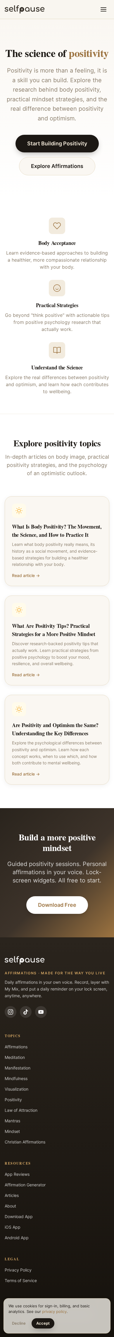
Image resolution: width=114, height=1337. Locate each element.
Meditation (15, 1057)
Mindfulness (16, 1078)
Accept (43, 1323)
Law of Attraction (21, 1110)
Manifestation (17, 1067)
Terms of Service (21, 1280)
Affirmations (16, 1046)
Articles (12, 1195)
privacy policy (54, 1311)
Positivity (13, 1099)
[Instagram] (10, 1012)
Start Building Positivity (57, 143)
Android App (17, 1237)
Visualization (16, 1089)
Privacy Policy (18, 1269)
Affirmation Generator (25, 1184)
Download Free (57, 905)
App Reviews (17, 1174)
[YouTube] (41, 1012)
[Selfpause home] (24, 9)
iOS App (12, 1227)
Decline (19, 1323)
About (10, 1205)
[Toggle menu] (103, 9)
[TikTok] (26, 1012)
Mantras (12, 1120)
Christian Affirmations (25, 1141)
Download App (19, 1216)
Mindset (12, 1131)
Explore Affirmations (57, 166)
